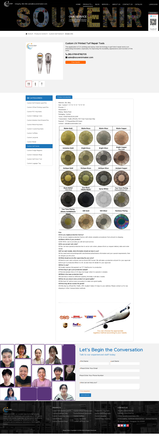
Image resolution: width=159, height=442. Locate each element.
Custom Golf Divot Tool (34, 159)
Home (30, 34)
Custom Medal (31, 142)
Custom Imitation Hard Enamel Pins (38, 120)
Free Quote (75, 62)
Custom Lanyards (32, 137)
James (154, 16)
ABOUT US (116, 4)
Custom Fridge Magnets (34, 150)
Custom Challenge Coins (34, 116)
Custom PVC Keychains (34, 111)
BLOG (97, 4)
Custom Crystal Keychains (35, 129)
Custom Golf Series (55, 34)
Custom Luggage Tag (34, 163)
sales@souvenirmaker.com (130, 416)
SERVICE (105, 4)
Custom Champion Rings (34, 154)
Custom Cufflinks (32, 133)
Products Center (40, 34)
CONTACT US (127, 4)
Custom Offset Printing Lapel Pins (38, 107)
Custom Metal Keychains (35, 124)
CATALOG (138, 4)
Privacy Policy (66, 430)
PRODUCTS (87, 4)
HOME (78, 4)
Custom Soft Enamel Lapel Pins (37, 103)
